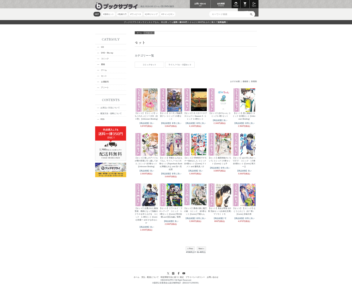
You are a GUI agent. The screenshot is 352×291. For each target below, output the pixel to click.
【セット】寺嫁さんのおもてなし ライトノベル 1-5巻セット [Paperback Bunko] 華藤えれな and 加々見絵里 (170, 167)
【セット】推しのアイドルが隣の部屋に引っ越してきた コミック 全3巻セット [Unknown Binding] (146, 166)
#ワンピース (135, 14)
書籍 (103, 64)
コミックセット (149, 65)
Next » (201, 248)
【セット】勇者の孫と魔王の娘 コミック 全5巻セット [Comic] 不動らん (195, 214)
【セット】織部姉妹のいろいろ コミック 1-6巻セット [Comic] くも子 (219, 164)
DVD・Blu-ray (107, 53)
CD (102, 47)
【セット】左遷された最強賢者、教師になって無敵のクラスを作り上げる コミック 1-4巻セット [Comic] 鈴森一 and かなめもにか (146, 219)
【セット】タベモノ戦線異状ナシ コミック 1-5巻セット (170, 119)
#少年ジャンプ (151, 14)
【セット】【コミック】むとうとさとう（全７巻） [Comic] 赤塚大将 (244, 214)
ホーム (139, 33)
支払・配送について (150, 277)
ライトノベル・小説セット (180, 65)
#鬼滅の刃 (122, 14)
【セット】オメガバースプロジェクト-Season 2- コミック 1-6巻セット (195, 119)
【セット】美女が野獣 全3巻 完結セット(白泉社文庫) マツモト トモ (219, 214)
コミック (105, 58)
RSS (102, 119)
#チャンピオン (167, 14)
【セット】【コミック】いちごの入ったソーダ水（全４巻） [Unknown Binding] (146, 119)
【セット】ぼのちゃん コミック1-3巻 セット (219, 118)
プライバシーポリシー (195, 277)
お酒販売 (105, 82)
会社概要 (221, 4)
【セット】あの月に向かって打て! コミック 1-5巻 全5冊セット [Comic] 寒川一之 (244, 166)
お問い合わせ (200, 4)
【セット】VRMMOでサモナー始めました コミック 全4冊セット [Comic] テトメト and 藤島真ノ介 (195, 166)
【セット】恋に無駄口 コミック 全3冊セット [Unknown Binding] (244, 119)
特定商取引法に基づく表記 (172, 277)
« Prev (190, 248)
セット (149, 33)
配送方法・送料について (111, 113)
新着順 (254, 81)
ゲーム (104, 70)
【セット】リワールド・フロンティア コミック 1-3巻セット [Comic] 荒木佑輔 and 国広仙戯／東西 (170, 216)
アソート (105, 87)
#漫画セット (108, 14)
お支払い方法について (110, 108)
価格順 (245, 81)
